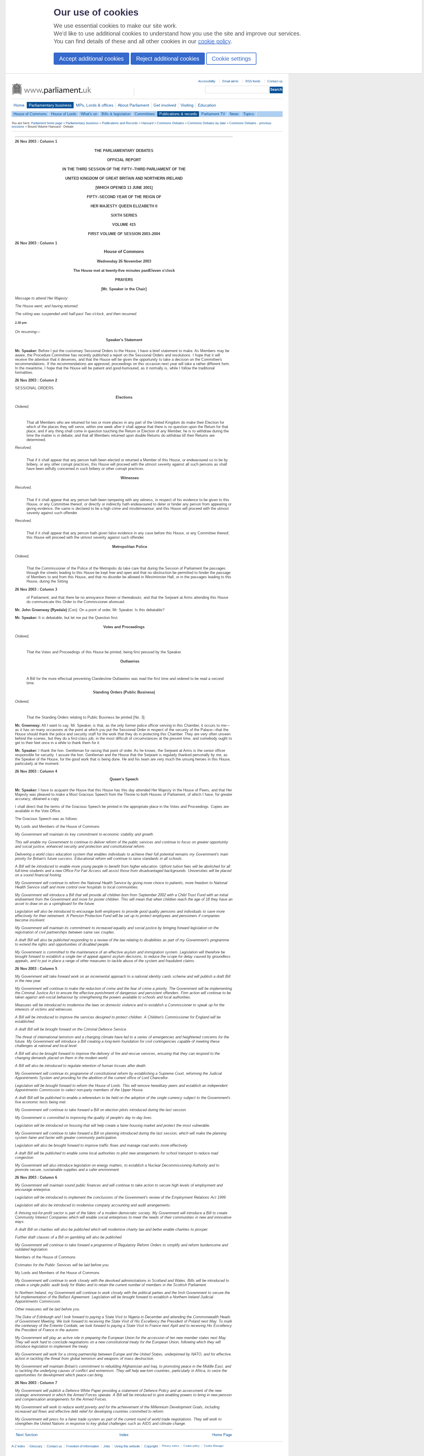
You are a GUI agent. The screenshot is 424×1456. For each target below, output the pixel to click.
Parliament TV (213, 114)
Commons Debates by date (206, 123)
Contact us (275, 81)
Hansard (147, 123)
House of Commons (30, 114)
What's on (89, 114)
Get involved (164, 105)
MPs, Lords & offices (94, 105)
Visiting (187, 105)
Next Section (26, 1435)
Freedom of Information (82, 1446)
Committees (145, 114)
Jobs (106, 1446)
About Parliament (133, 105)
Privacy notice (170, 1445)
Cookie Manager (214, 1445)
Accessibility (206, 81)
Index (124, 1435)
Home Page (222, 1435)
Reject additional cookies (167, 58)
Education (207, 105)
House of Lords (63, 114)
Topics (248, 114)
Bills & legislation (116, 114)
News (234, 114)
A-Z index (18, 1446)
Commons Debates (170, 123)
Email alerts (230, 81)
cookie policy (214, 41)
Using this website (127, 1446)
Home (19, 105)
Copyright (151, 1446)
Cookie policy (191, 1445)
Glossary (35, 1446)
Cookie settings (231, 58)
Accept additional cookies (91, 58)
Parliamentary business (50, 105)
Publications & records (178, 114)
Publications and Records (120, 123)
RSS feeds (252, 81)
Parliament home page (46, 123)
